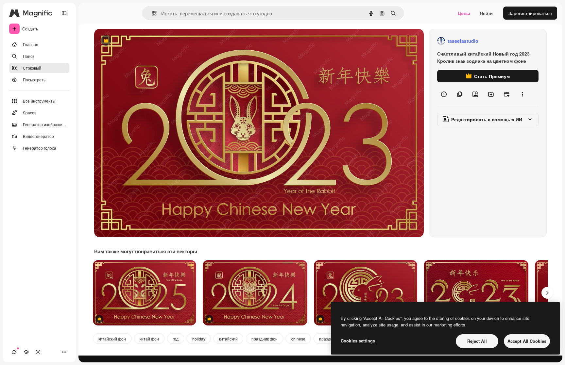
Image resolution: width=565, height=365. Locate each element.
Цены (464, 13)
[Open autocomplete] (152, 13)
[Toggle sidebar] (64, 13)
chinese (298, 338)
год (176, 338)
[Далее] (547, 292)
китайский (228, 338)
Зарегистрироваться (530, 13)
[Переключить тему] (38, 352)
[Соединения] (14, 352)
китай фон (149, 338)
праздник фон (264, 338)
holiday (198, 338)
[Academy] (26, 352)
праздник (327, 338)
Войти (486, 13)
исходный (138, 41)
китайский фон (112, 338)
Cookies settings (358, 341)
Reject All (477, 341)
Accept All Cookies (526, 341)
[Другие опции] (522, 94)
